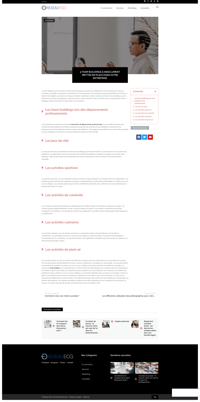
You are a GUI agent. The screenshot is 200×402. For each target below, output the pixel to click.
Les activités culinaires (143, 116)
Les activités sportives (143, 110)
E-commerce (106, 8)
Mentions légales (75, 397)
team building (55, 268)
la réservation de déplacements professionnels (86, 124)
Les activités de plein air (144, 120)
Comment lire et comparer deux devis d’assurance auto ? (62, 326)
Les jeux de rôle (141, 107)
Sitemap (86, 397)
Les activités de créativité (144, 113)
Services (120, 8)
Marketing (132, 8)
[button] (155, 91)
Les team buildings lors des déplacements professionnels (144, 100)
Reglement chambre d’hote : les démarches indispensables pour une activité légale (150, 328)
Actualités (145, 8)
